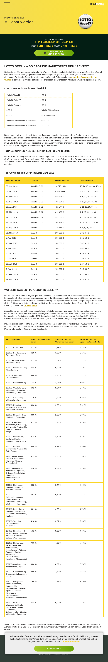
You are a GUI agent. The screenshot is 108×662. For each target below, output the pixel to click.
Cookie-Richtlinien (71, 641)
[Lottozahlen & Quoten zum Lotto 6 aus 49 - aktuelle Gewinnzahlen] (97, 4)
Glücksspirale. (30, 306)
